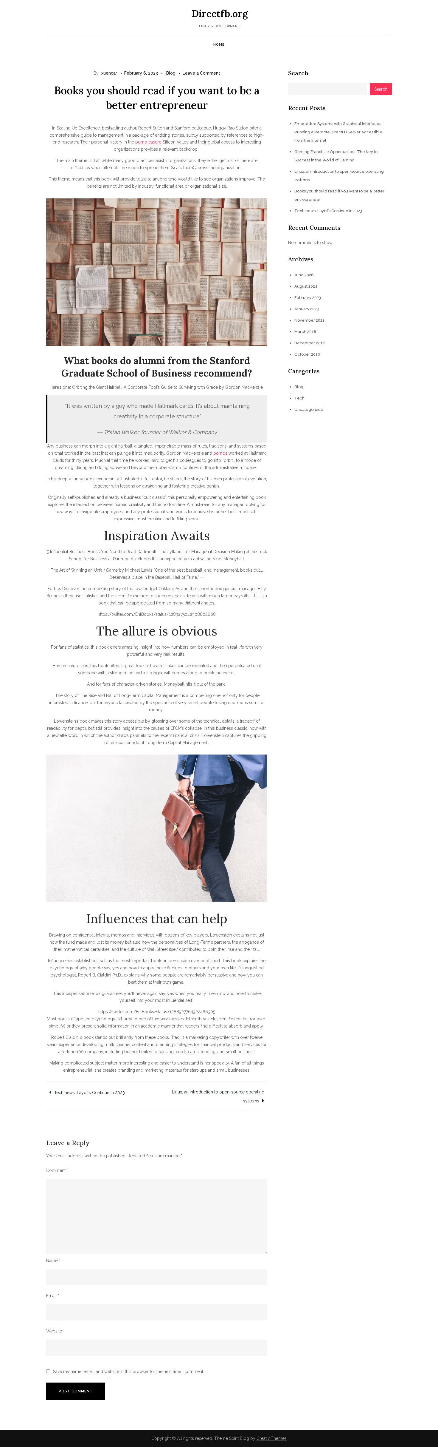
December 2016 (309, 343)
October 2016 (307, 354)
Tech (299, 398)
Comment (57, 1170)
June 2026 (304, 275)
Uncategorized (308, 409)
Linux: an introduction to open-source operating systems (218, 1096)
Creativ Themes (272, 1438)
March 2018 (305, 331)
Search (298, 73)
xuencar (109, 73)
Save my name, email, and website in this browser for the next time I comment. (128, 1371)
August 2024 (305, 286)
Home (219, 45)
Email (52, 1295)
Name (53, 1260)
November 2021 (309, 320)
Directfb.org (220, 13)
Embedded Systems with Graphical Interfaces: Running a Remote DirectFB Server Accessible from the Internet (338, 132)
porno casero (148, 142)
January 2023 (306, 309)
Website (54, 1331)
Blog (170, 73)
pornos (220, 453)
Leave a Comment (201, 73)
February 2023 (307, 297)
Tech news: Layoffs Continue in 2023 (89, 1092)
